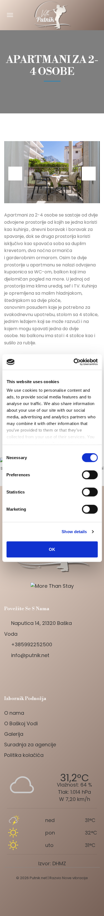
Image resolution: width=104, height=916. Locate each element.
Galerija (13, 734)
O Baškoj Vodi (21, 723)
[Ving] (52, 674)
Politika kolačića (24, 755)
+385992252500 (31, 644)
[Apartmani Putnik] (52, 15)
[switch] (90, 474)
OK (52, 549)
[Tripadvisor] (35, 674)
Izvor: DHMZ (52, 863)
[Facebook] (8, 674)
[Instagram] (21, 674)
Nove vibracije (75, 878)
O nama (14, 712)
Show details (74, 531)
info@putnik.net (30, 655)
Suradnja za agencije (30, 744)
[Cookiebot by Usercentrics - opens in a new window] (74, 362)
